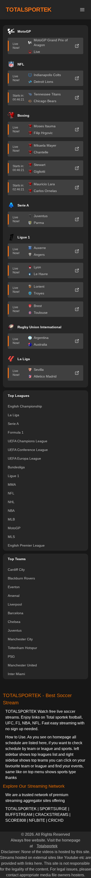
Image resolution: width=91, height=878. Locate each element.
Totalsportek (47, 846)
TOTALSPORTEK (28, 9)
